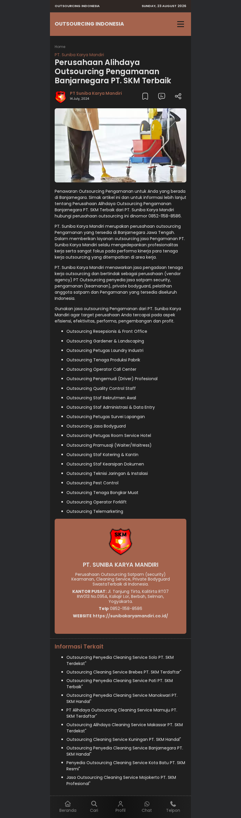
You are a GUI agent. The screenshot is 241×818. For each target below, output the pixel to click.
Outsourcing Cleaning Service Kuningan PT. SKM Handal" (123, 739)
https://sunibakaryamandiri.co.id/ (130, 616)
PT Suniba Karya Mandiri (96, 93)
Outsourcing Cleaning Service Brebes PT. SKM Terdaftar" (123, 672)
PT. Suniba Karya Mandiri (79, 55)
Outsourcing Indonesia (89, 23)
